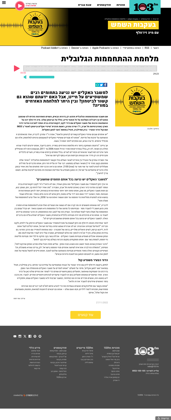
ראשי (156, 48)
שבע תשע (116, 351)
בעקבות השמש (133, 19)
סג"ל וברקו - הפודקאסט (57, 357)
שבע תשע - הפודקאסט (58, 351)
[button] (120, 4)
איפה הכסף (115, 371)
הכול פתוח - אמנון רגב (58, 371)
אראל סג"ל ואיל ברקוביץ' (111, 357)
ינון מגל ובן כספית (113, 354)
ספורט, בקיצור (61, 359)
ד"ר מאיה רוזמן (87, 357)
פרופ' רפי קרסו (87, 351)
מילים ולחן (62, 374)
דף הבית (156, 19)
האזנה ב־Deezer (79, 48)
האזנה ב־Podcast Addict (54, 48)
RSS (147, 48)
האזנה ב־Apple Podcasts (105, 48)
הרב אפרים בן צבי (87, 359)
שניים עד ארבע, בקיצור (58, 362)
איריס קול (116, 368)
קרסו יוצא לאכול (60, 365)
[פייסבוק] (105, 85)
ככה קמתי (62, 368)
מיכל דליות (89, 354)
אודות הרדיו (35, 354)
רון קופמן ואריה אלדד (112, 377)
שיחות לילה (89, 362)
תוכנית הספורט (114, 365)
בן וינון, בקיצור (61, 354)
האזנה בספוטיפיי (132, 48)
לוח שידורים (36, 357)
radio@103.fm (153, 366)
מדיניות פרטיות (34, 359)
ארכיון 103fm (61, 377)
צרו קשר (37, 368)
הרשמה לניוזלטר (34, 365)
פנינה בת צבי (115, 374)
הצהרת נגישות (35, 362)
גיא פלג (117, 362)
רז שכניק (116, 380)
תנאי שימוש (35, 351)
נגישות (164, 418)
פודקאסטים (145, 19)
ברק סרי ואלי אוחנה (113, 359)
